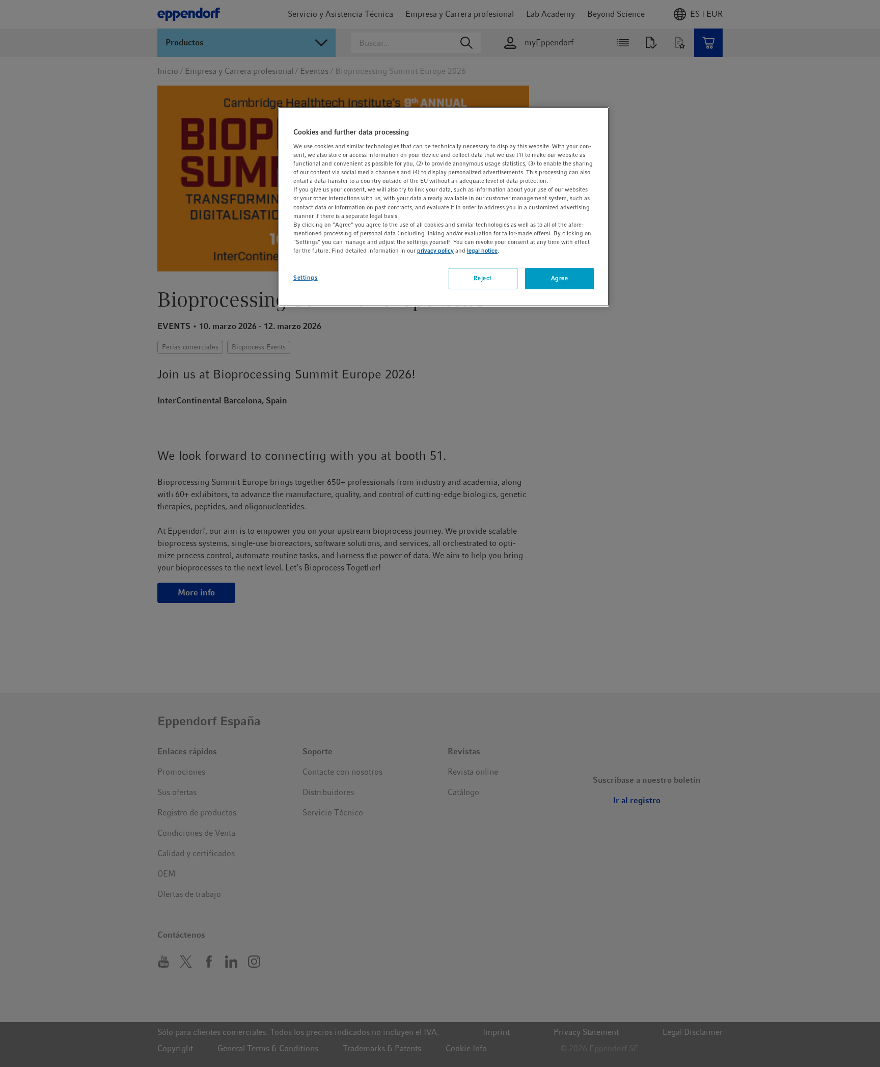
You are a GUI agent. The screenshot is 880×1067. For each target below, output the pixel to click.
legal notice (482, 250)
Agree (559, 278)
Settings (305, 277)
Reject (482, 278)
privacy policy (435, 250)
